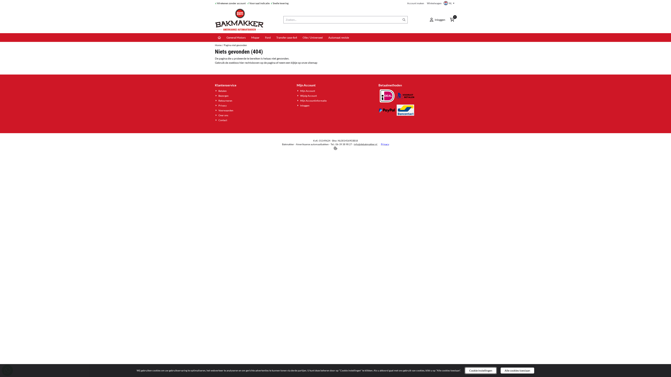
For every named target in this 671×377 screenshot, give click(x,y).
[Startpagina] (219, 37)
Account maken (415, 3)
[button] (449, 3)
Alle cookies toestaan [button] (517, 370)
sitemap (312, 62)
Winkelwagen (434, 3)
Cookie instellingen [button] (480, 370)
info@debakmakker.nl (366, 144)
